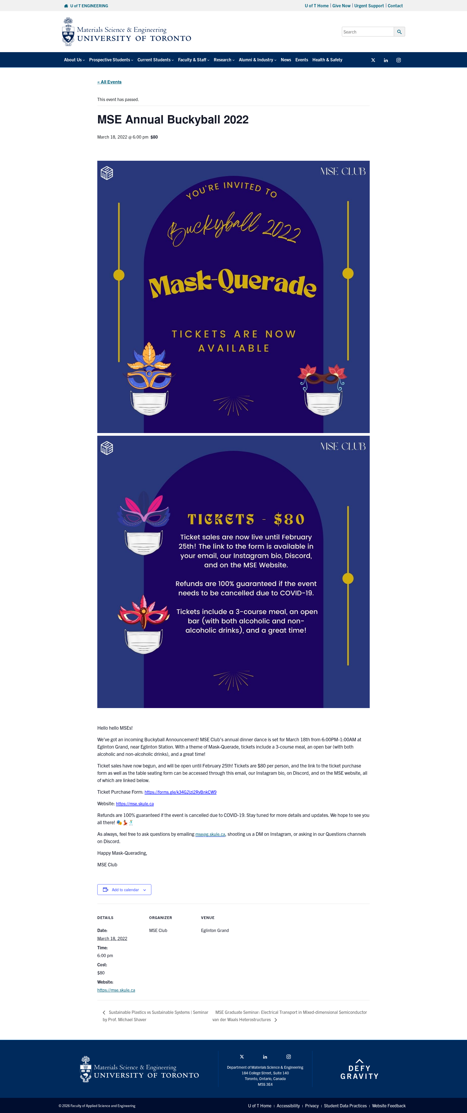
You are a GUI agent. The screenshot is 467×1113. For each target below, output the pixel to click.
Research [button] (222, 59)
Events (301, 59)
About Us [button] (73, 59)
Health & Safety (327, 59)
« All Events (109, 82)
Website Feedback (389, 1105)
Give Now (341, 5)
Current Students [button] (154, 59)
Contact (395, 5)
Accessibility (288, 1105)
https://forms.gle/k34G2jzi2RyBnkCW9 (180, 791)
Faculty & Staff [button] (192, 59)
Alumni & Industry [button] (256, 59)
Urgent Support (369, 5)
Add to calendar (125, 889)
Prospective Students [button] (109, 59)
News (286, 59)
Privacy (312, 1105)
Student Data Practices (345, 1105)
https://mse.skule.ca (135, 803)
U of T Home (317, 5)
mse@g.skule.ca (210, 834)
